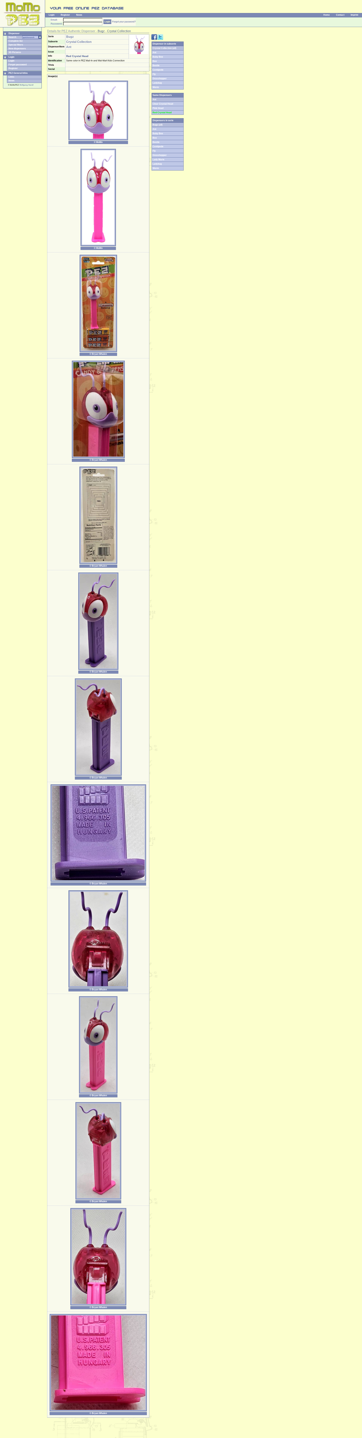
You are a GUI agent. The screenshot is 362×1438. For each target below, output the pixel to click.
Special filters (15, 44)
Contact (340, 15)
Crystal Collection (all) (164, 48)
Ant (154, 52)
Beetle (156, 65)
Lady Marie (158, 159)
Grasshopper (160, 78)
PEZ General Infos (18, 73)
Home (326, 15)
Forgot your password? (124, 21)
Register (65, 15)
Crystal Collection (119, 31)
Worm (156, 87)
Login (51, 15)
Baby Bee (158, 57)
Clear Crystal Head (163, 104)
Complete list (15, 41)
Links (11, 77)
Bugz (101, 31)
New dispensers (17, 48)
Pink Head (158, 108)
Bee (155, 61)
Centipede (158, 70)
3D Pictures (14, 52)
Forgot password (17, 64)
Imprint (354, 15)
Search (12, 37)
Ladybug (157, 83)
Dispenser (14, 33)
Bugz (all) (158, 124)
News (79, 15)
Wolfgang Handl (26, 85)
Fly (154, 74)
